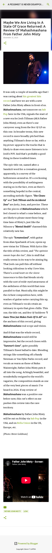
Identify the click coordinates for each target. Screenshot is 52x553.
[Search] (48, 4)
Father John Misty (12, 511)
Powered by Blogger (27, 543)
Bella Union (23, 423)
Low (26, 511)
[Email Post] (5, 508)
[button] (5, 43)
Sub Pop (35, 418)
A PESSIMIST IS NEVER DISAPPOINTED (27, 4)
